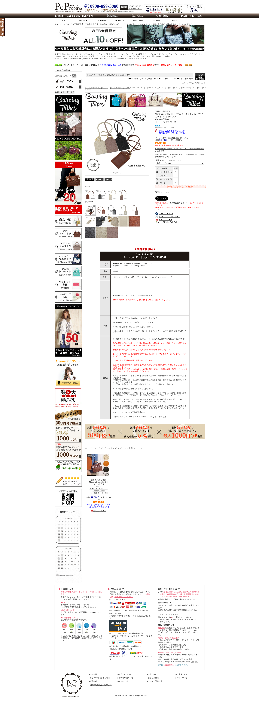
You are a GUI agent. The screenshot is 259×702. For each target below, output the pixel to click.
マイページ (157, 79)
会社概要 (93, 674)
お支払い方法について (124, 597)
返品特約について (162, 192)
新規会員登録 (153, 678)
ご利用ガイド (182, 674)
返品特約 (161, 628)
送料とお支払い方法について (193, 83)
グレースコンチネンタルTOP (96, 88)
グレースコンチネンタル (120, 88)
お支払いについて (126, 678)
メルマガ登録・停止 (156, 681)
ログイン (167, 79)
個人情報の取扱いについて (101, 685)
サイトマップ (182, 678)
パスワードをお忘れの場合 (182, 79)
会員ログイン (153, 674)
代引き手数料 (164, 599)
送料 (161, 592)
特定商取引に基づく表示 (100, 678)
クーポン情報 (132, 79)
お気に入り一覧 (145, 79)
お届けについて (125, 674)
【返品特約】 (169, 665)
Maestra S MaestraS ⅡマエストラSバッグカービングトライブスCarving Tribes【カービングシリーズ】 (99, 486)
